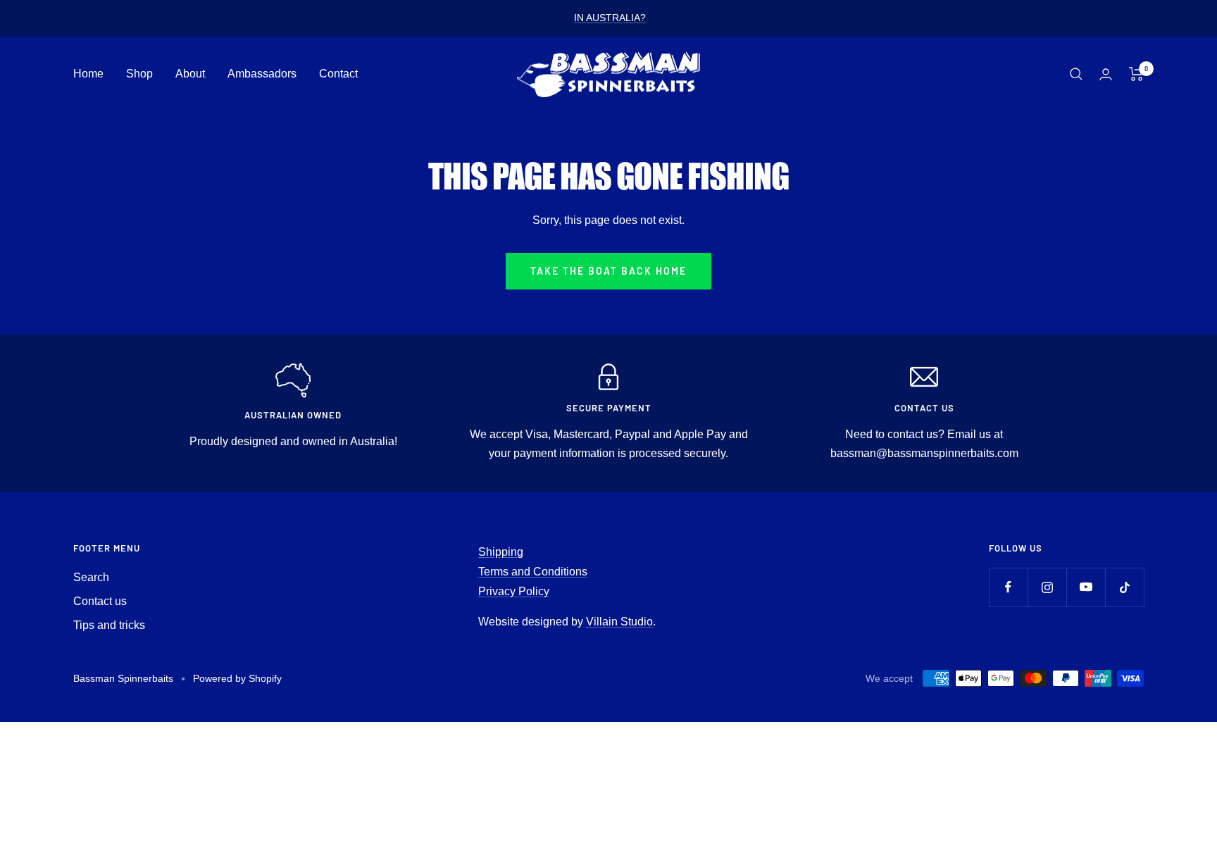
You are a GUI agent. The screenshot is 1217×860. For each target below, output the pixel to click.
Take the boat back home (608, 271)
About (190, 74)
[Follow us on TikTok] (1124, 587)
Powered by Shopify (237, 678)
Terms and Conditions (532, 572)
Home (88, 74)
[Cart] (1136, 74)
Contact (338, 74)
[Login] (1105, 74)
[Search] (1076, 74)
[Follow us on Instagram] (1047, 587)
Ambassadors (262, 74)
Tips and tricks (109, 625)
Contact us (100, 601)
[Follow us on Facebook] (1008, 587)
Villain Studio (619, 622)
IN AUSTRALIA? (610, 17)
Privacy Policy (513, 591)
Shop (139, 74)
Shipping (500, 552)
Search (91, 577)
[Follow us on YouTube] (1085, 587)
